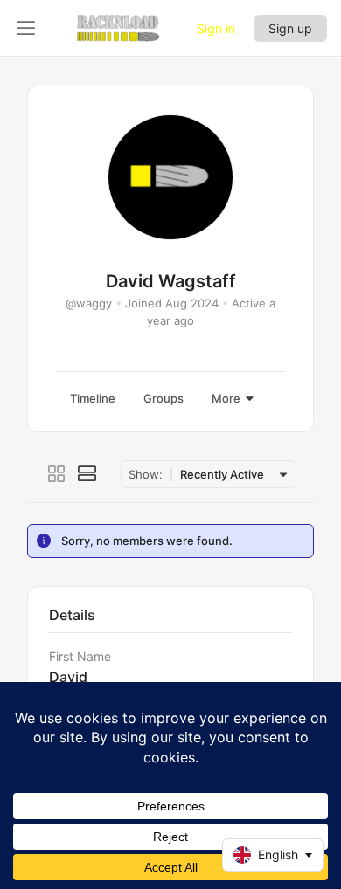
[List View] (87, 474)
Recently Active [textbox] (222, 474)
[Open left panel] (26, 28)
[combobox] (231, 474)
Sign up (290, 28)
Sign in (216, 28)
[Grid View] (56, 474)
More (226, 398)
